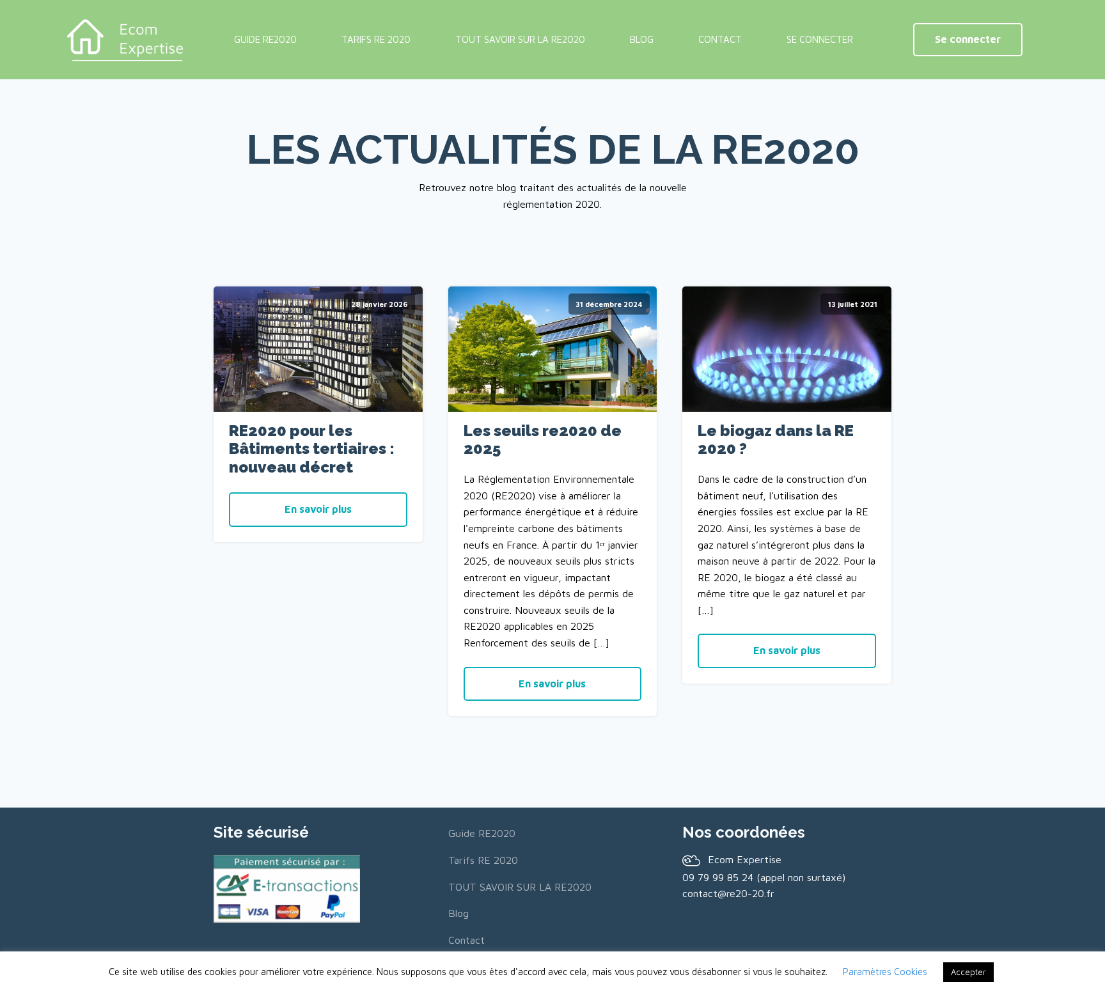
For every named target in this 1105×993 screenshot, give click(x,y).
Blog (642, 39)
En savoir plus (318, 509)
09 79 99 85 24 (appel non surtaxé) (763, 877)
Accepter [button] (968, 972)
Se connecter (968, 39)
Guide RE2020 (265, 39)
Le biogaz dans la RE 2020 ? (776, 440)
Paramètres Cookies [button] (885, 971)
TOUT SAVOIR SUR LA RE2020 (520, 39)
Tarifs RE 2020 (376, 39)
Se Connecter (820, 39)
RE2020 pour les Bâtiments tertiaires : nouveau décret (312, 449)
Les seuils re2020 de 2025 (543, 440)
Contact (720, 39)
